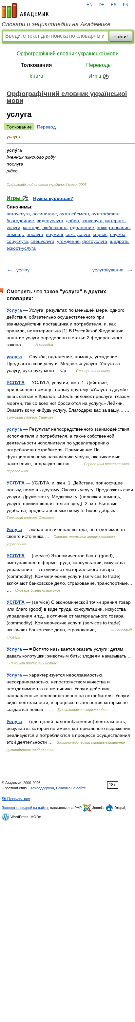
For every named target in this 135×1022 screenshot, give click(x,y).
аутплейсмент (74, 213)
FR (125, 5)
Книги (36, 76)
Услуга (14, 310)
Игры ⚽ (98, 76)
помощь (15, 234)
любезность (55, 227)
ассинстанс (44, 213)
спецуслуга (42, 241)
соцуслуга (17, 241)
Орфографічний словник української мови (68, 53)
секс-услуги (78, 234)
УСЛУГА (16, 382)
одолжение (82, 227)
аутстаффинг (105, 213)
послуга (35, 234)
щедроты (119, 241)
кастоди (31, 227)
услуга (14, 356)
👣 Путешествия (16, 798)
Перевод (46, 126)
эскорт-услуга (21, 248)
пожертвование (113, 227)
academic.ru (25, 10)
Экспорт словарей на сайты (25, 808)
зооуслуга (92, 220)
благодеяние (20, 220)
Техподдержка (42, 788)
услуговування (108, 269)
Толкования (36, 65)
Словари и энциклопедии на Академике (56, 24)
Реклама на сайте (71, 788)
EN (89, 5)
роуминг (54, 234)
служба (117, 234)
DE (102, 5)
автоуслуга (18, 213)
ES (114, 5)
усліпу (22, 269)
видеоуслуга (50, 220)
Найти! (120, 36)
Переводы (99, 65)
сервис (100, 234)
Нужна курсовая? (53, 198)
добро (72, 220)
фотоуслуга (94, 241)
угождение (68, 241)
